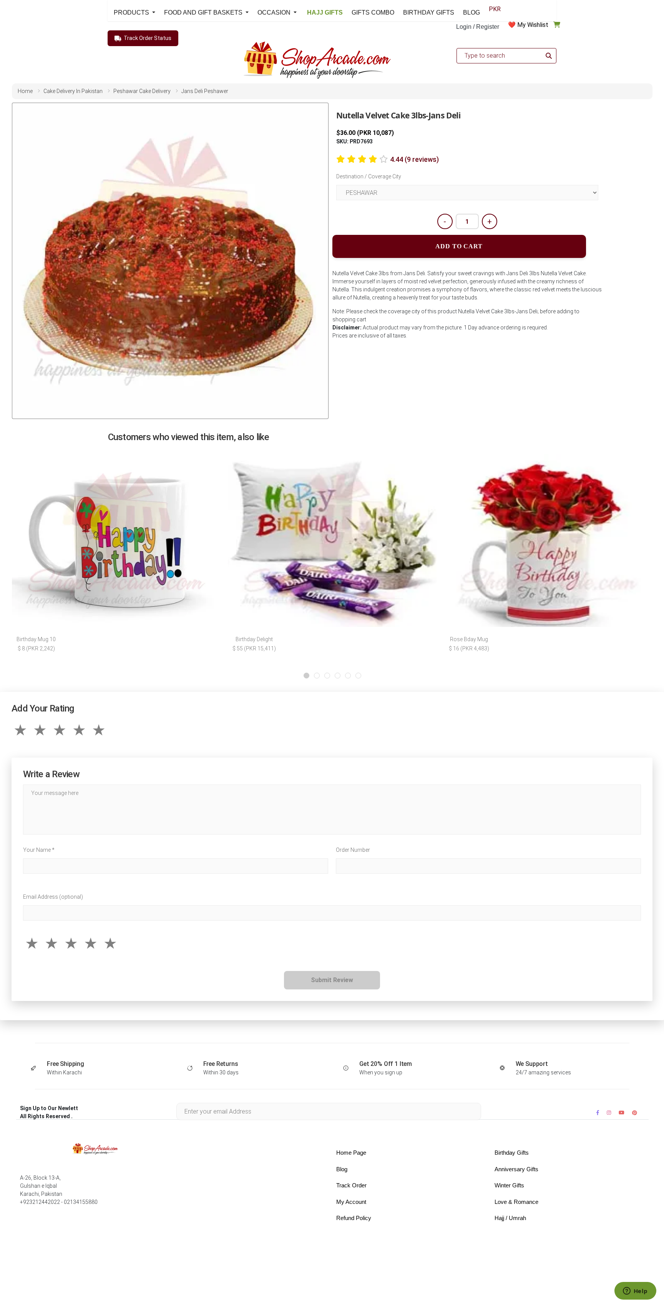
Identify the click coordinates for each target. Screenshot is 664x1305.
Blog (341, 1169)
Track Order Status (147, 38)
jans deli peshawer (204, 91)
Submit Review (332, 980)
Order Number (353, 850)
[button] (306, 675)
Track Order (351, 1185)
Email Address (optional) (53, 897)
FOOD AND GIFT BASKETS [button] (204, 12)
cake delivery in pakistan (73, 91)
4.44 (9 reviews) (414, 159)
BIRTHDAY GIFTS (428, 12)
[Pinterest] (634, 1112)
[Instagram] (609, 1112)
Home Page (351, 1152)
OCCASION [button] (274, 12)
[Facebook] (597, 1112)
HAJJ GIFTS (324, 12)
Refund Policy (353, 1218)
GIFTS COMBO (373, 12)
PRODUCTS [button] (132, 12)
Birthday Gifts (512, 1152)
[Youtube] (621, 1112)
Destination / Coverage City (368, 176)
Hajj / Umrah (510, 1218)
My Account (351, 1202)
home (25, 91)
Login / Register (477, 26)
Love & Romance (516, 1202)
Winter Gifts (509, 1185)
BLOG (471, 12)
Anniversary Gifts (516, 1169)
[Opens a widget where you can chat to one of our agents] (635, 1291)
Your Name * (39, 850)
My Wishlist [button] (532, 24)
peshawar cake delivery (142, 91)
